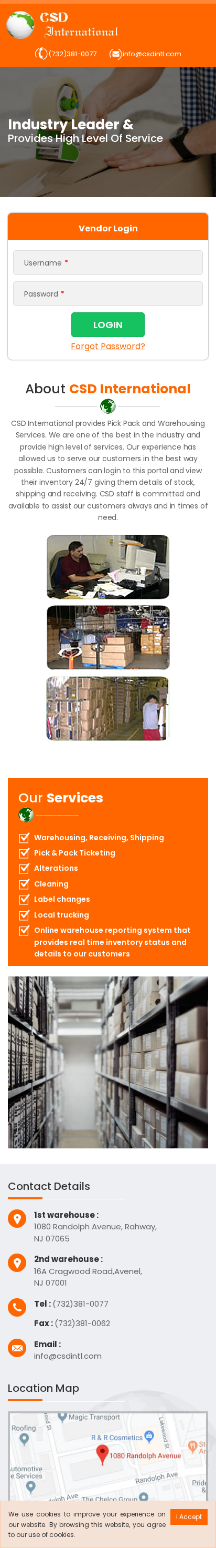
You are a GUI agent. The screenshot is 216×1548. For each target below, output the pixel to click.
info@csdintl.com (152, 54)
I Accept (189, 1516)
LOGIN (108, 324)
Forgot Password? (108, 345)
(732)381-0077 (72, 54)
